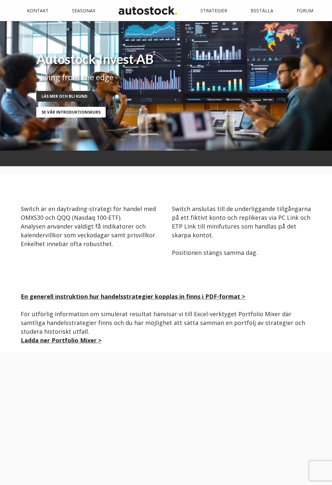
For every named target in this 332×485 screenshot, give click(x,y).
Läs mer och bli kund (65, 96)
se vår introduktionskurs (71, 112)
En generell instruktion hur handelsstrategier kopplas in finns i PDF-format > (133, 296)
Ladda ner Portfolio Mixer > (61, 340)
